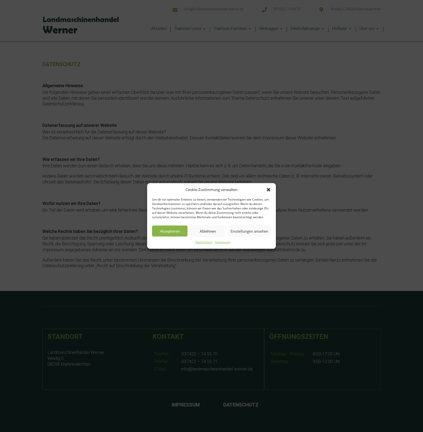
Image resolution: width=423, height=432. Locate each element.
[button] (268, 189)
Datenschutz (203, 242)
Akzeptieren (170, 231)
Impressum (222, 242)
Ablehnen (208, 231)
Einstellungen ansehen (249, 231)
